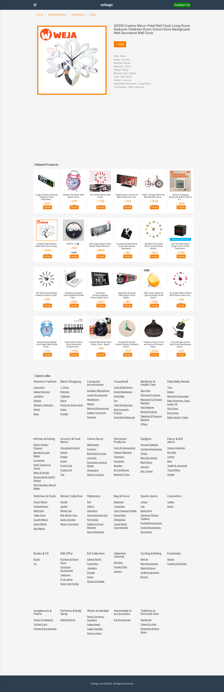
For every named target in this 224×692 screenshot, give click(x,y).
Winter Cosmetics (69, 524)
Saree (90, 577)
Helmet (144, 559)
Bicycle (144, 577)
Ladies (170, 502)
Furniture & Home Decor (69, 561)
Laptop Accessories (97, 395)
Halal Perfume (67, 620)
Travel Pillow (173, 470)
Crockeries (39, 460)
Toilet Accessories (123, 405)
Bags (36, 414)
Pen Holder (92, 519)
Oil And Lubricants (150, 572)
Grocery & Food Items (70, 440)
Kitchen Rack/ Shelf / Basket (44, 479)
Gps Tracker (147, 471)
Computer (119, 461)
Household (121, 381)
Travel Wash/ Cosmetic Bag (121, 526)
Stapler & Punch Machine (95, 526)
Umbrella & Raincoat (124, 417)
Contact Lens (40, 624)
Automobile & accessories (122, 612)
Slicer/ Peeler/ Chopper (41, 446)
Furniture (91, 449)
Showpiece (93, 470)
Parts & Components (124, 448)
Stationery (93, 496)
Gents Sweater (68, 519)
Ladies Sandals (95, 629)
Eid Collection (96, 553)
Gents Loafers (94, 633)
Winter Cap (66, 511)
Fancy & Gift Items (175, 440)
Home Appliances (123, 392)
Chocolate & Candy (70, 448)
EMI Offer (66, 553)
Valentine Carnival (120, 555)
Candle (170, 474)
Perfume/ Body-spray (71, 405)
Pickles (64, 457)
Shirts (63, 400)
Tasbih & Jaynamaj (177, 465)
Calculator (92, 511)
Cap (143, 506)
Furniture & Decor (57, 14)
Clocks (92, 14)
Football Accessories (151, 523)
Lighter (170, 457)
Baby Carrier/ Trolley (177, 417)
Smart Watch (40, 502)
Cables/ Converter (96, 413)
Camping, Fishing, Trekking (150, 517)
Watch (37, 409)
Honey (63, 461)
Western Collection (43, 405)
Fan (116, 400)
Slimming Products (150, 395)
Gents (170, 506)
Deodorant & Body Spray (150, 630)
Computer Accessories (95, 383)
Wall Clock (39, 511)
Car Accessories (122, 620)
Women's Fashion (45, 381)
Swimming (146, 532)
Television (119, 457)
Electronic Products (120, 440)
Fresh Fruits (66, 465)
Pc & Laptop (66, 579)
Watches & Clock (45, 496)
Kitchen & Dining (44, 439)
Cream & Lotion (148, 624)
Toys (169, 387)
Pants (63, 409)
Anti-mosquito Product (121, 411)
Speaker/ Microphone (98, 390)
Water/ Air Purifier (69, 584)
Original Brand (41, 506)
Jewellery (39, 396)
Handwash (146, 620)
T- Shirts (64, 387)
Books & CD (41, 553)
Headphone (93, 399)
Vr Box (144, 453)
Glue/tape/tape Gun (97, 515)
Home (40, 14)
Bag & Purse (122, 496)
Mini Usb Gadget (149, 458)
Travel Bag (119, 506)
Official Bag (119, 519)
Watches (64, 392)
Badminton (146, 511)
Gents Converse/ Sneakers (95, 618)
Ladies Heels (93, 624)
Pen (89, 502)
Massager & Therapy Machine (151, 401)
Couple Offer (120, 567)
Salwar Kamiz (94, 559)
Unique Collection (123, 452)
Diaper (170, 392)
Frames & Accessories (45, 628)
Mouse (90, 404)
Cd (35, 564)
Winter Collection (71, 496)
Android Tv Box (122, 474)
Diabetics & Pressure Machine (151, 418)
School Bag (119, 515)
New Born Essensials (178, 396)
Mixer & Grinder (41, 472)
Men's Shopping (70, 381)
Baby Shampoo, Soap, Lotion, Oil (178, 402)
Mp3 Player (146, 462)
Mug (169, 461)
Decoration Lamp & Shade (97, 464)
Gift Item (118, 562)
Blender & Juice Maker (42, 454)
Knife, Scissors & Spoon (42, 467)
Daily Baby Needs (178, 381)
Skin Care (145, 390)
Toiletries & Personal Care (150, 612)
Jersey (144, 502)
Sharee (37, 400)
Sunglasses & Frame (42, 612)
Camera (145, 467)
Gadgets (146, 439)
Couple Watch (41, 519)
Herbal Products (149, 412)
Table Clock (39, 515)
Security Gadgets (149, 444)
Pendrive (91, 417)
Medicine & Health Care (148, 383)
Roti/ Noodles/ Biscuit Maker (45, 487)
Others (144, 424)
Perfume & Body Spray (70, 612)
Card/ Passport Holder (125, 511)
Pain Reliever (147, 407)
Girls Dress (172, 408)
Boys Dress (173, 413)
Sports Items (149, 496)
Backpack (119, 502)
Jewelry (118, 571)
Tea (62, 474)
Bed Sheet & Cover (96, 453)
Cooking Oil (66, 470)
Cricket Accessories (151, 527)
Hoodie (64, 502)
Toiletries (65, 396)
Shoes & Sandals (95, 581)
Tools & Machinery (123, 387)
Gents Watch (40, 524)
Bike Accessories (149, 564)
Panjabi (91, 572)
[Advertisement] (98, 138)
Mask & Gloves (148, 568)
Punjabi (64, 414)
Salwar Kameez (42, 392)
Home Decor (77, 14)
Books (37, 559)
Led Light (91, 458)
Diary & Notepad (95, 532)
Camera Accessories (151, 449)
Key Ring (171, 452)
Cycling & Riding (151, 553)
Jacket (63, 506)
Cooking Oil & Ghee (177, 564)
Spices (63, 452)
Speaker (118, 465)
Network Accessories (98, 408)
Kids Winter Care (68, 515)
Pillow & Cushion (95, 474)
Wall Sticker (93, 444)
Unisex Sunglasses (43, 620)
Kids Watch (39, 528)
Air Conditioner (121, 470)
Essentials (119, 396)
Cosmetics (39, 387)
